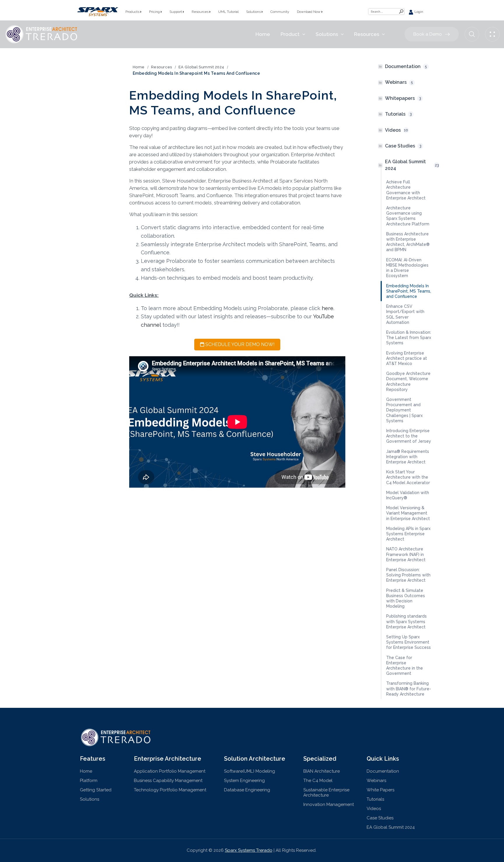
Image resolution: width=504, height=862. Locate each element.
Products (132, 12)
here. (328, 308)
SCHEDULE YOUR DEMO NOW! (239, 344)
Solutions (254, 12)
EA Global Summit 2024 (201, 67)
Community (279, 12)
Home (139, 67)
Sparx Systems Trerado (248, 850)
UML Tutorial (228, 12)
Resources (200, 12)
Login (418, 12)
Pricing (155, 12)
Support (176, 12)
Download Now (309, 12)
